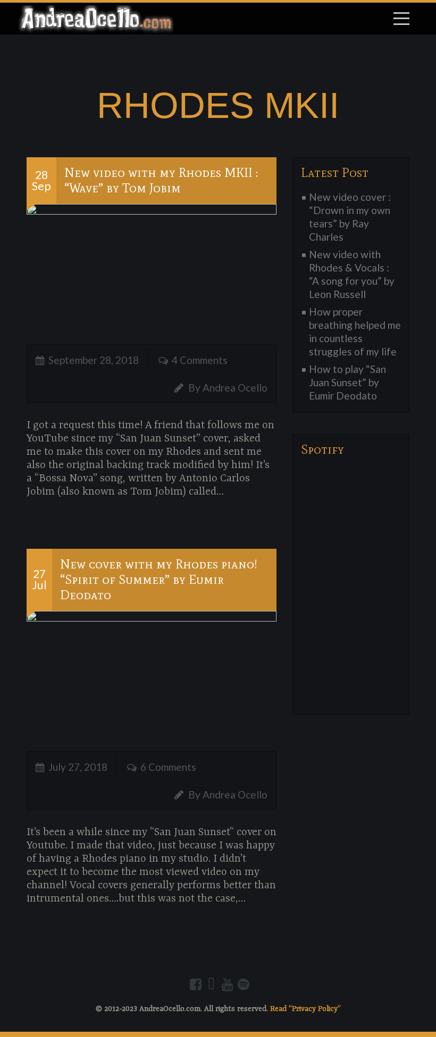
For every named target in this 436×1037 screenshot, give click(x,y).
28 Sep (41, 180)
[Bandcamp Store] (211, 984)
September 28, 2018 (93, 360)
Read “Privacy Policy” (305, 1009)
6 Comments (168, 767)
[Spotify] (243, 984)
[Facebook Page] (196, 984)
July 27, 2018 (77, 767)
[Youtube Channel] (227, 984)
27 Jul (39, 579)
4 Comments (200, 360)
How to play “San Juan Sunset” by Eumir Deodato (347, 382)
